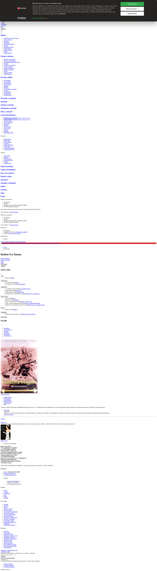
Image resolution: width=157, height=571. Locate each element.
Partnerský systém (8, 534)
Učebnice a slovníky (7, 105)
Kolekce (6, 129)
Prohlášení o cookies (9, 537)
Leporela (6, 90)
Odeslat (3, 556)
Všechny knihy (8, 121)
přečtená (17, 300)
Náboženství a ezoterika (9, 108)
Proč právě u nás (8, 508)
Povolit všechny (132, 4)
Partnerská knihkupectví (10, 475)
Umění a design (8, 72)
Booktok (6, 131)
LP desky (4, 189)
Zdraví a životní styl (9, 68)
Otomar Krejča (8, 397)
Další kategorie (8, 53)
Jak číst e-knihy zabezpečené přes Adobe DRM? (13, 241)
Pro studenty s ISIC (9, 520)
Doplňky (3, 29)
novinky (17, 282)
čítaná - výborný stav (26, 301)
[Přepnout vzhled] (1, 31)
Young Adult (7, 84)
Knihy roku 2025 (8, 122)
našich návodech (14, 212)
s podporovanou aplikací (21, 232)
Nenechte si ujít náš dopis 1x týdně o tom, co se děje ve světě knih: (18, 553)
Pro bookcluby (8, 547)
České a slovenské (5, 260)
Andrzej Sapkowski (9, 149)
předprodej (18, 290)
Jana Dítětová (7, 400)
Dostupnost (4, 287)
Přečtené (3, 26)
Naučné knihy (7, 92)
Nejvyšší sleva (7, 335)
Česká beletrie (7, 48)
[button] (80, 411)
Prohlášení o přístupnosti (10, 538)
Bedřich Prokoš (8, 401)
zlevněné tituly (21, 284)
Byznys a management (10, 61)
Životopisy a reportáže (9, 65)
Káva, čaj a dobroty (7, 173)
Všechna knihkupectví (9, 473)
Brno (5, 472)
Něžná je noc (4, 440)
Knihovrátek (7, 533)
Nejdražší (6, 332)
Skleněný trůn (7, 163)
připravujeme (20, 292)
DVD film (6, 410)
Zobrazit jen (4, 280)
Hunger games (7, 158)
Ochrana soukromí (8, 565)
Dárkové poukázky (7, 166)
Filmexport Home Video (28, 314)
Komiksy (6, 41)
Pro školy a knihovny (9, 519)
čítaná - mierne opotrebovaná (32, 303)
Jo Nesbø (6, 143)
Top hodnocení (8, 330)
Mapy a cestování (6, 111)
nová (14, 298)
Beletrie (3, 35)
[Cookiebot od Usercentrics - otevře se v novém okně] (22, 18)
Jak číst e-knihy (8, 510)
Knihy (5, 490)
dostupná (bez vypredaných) (32, 293)
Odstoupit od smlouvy (9, 525)
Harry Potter (7, 156)
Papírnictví (4, 180)
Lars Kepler (7, 146)
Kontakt (6, 504)
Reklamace (7, 523)
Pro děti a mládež (6, 77)
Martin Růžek (7, 398)
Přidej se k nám (8, 540)
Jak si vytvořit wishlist (9, 514)
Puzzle (3, 196)
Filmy (3, 193)
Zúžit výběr (4, 317)
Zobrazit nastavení (131, 9)
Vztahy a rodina (8, 66)
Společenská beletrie (9, 44)
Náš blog (6, 531)
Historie (6, 63)
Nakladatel (3, 312)
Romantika (7, 42)
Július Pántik (7, 403)
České (2, 261)
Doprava (6, 506)
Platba (5, 507)
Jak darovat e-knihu (9, 513)
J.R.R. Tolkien (7, 142)
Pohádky (6, 87)
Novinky (6, 125)
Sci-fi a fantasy (8, 39)
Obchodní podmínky (9, 566)
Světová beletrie (8, 50)
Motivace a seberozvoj (10, 59)
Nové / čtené (4, 296)
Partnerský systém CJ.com (10, 535)
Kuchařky (4, 101)
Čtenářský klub (8, 541)
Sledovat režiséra (5, 258)
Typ (2, 276)
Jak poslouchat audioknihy (11, 511)
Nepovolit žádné (132, 13)
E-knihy (3, 23)
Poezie (5, 51)
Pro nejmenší (7, 80)
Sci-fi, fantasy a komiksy (10, 89)
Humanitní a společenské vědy (12, 62)
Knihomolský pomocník (10, 546)
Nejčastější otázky (8, 516)
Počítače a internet (8, 69)
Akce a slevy (7, 128)
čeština (15, 309)
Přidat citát (3, 422)
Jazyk (2, 307)
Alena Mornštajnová (9, 148)
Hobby (6, 71)
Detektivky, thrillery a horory (11, 38)
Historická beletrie (8, 47)
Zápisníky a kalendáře (8, 183)
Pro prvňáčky (7, 82)
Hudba (3, 186)
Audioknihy (4, 24)
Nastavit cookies (8, 564)
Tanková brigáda (5, 394)
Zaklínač (6, 157)
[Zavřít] (1, 273)
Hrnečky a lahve (6, 176)
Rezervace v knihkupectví (10, 517)
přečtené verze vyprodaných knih (36, 305)
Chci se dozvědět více (39, 18)
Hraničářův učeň (8, 160)
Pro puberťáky (7, 83)
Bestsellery (7, 124)
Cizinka (6, 161)
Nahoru (3, 419)
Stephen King (7, 139)
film (13, 278)
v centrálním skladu (25, 289)
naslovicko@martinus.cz (13, 481)
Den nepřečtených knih (10, 544)
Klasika (6, 45)
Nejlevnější (7, 334)
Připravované (7, 127)
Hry (2, 27)
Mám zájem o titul (8, 132)
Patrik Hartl (7, 140)
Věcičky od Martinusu (8, 169)
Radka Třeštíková (8, 145)
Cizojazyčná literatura (8, 115)
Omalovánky (7, 93)
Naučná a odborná (7, 56)
